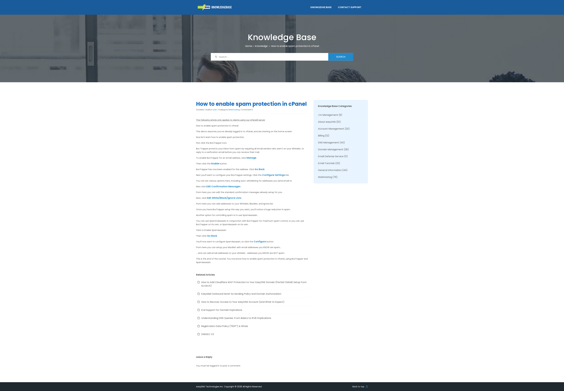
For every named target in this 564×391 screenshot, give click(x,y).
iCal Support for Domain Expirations (221, 310)
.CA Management (328, 115)
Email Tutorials (326, 163)
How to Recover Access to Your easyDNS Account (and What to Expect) (242, 302)
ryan (215, 109)
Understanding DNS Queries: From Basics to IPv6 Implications (236, 318)
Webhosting (234, 109)
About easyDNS (327, 122)
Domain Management (330, 149)
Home (248, 46)
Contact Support (349, 7)
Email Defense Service (331, 156)
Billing (321, 135)
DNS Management (328, 142)
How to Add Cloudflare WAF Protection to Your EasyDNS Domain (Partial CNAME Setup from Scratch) (254, 284)
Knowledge (261, 46)
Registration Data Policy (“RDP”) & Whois (224, 326)
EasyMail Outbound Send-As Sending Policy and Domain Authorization (241, 294)
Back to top (358, 386)
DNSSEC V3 (207, 334)
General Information (330, 170)
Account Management (331, 128)
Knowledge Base (320, 7)
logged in (214, 365)
